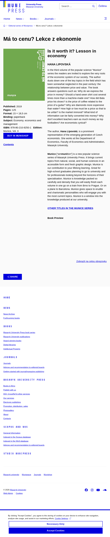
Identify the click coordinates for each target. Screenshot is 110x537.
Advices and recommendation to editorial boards (23, 367)
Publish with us (9, 390)
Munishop (48, 474)
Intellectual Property (11, 349)
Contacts (7, 418)
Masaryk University (18, 490)
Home (6, 297)
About (5, 414)
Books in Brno (9, 386)
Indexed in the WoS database (15, 441)
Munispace (26, 474)
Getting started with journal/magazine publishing (23, 371)
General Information (11, 433)
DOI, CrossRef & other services (16, 394)
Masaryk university (11, 474)
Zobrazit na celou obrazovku (91, 261)
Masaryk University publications (16, 337)
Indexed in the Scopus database (17, 437)
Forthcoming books (11, 318)
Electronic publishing (12, 402)
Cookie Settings (61, 518)
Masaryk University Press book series (19, 332)
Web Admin (8, 493)
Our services (8, 398)
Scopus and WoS (15, 426)
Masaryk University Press (24, 379)
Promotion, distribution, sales (15, 406)
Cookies (19, 493)
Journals (10, 357)
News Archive (9, 314)
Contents (8, 144)
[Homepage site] (23, 6)
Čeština (102, 6)
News (6, 307)
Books (7, 326)
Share (14, 277)
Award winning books (12, 341)
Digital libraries (9, 345)
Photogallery (8, 410)
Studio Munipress (17, 453)
